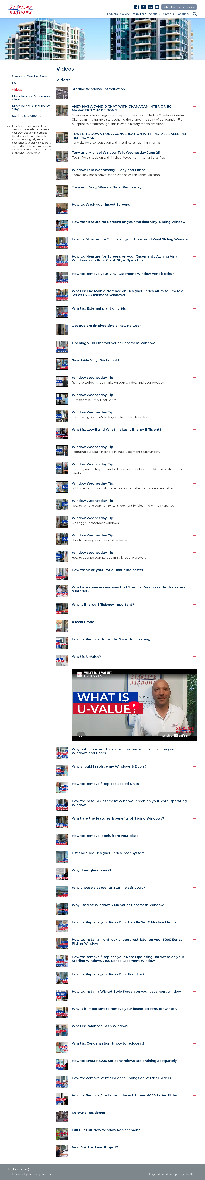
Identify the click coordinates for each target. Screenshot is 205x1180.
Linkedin (150, 6)
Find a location (17, 1169)
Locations (183, 14)
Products (112, 14)
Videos (17, 90)
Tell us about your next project (179, 7)
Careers (168, 14)
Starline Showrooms (26, 115)
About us (155, 14)
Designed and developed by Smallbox (172, 1174)
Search (195, 14)
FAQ (15, 83)
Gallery (124, 14)
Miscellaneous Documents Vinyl (31, 107)
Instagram (143, 6)
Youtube (157, 6)
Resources (139, 14)
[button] (126, 93)
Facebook (136, 6)
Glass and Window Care (29, 76)
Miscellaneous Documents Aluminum (31, 98)
